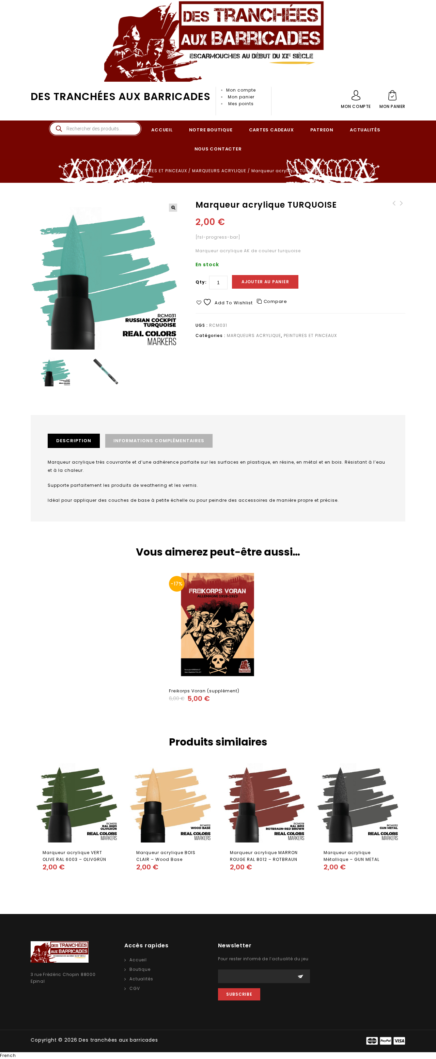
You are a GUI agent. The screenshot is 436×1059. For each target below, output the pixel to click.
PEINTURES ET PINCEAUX (160, 171)
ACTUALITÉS (365, 130)
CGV (134, 988)
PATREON (321, 130)
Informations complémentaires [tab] (158, 440)
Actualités (141, 979)
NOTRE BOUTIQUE (211, 130)
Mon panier (241, 97)
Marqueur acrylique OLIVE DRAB (394, 210)
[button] (173, 208)
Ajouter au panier (265, 282)
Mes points (241, 104)
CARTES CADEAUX (271, 130)
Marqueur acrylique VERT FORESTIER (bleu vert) (401, 213)
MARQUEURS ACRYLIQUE (219, 171)
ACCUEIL (161, 130)
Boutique (140, 969)
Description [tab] (73, 440)
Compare (275, 301)
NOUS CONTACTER (218, 149)
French (8, 1055)
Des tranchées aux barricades (121, 96)
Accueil (120, 171)
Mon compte (241, 90)
